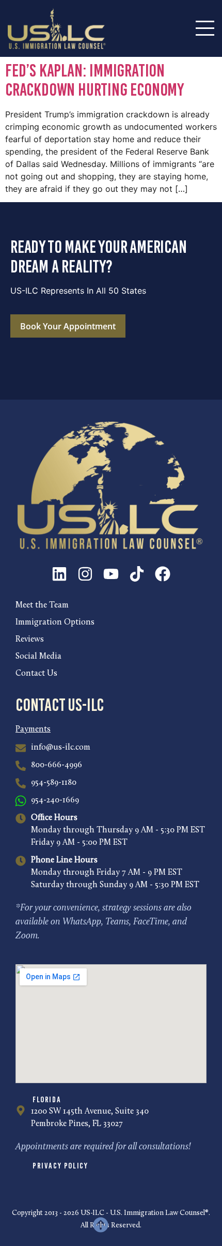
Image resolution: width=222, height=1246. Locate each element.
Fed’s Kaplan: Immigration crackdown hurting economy (94, 80)
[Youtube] (111, 574)
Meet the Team (42, 605)
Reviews (29, 639)
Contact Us (36, 674)
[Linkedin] (59, 574)
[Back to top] (100, 1225)
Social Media (38, 656)
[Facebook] (162, 574)
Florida (47, 1099)
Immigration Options (54, 622)
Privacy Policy (60, 1166)
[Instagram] (85, 574)
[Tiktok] (137, 574)
